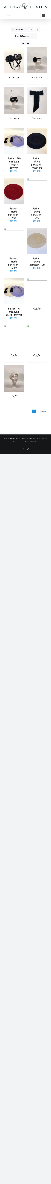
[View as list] (28, 42)
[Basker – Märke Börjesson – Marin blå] (37, 129)
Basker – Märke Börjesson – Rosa (37, 213)
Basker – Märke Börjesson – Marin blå (37, 163)
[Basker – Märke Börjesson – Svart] (14, 229)
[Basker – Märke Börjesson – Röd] (14, 179)
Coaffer (37, 308)
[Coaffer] (37, 279)
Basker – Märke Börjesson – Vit (37, 261)
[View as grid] (23, 42)
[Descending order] (37, 29)
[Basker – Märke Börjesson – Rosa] (37, 179)
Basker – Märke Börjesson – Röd (14, 213)
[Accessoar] (14, 48)
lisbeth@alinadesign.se (20, 438)
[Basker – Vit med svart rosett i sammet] (14, 279)
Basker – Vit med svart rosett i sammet (14, 311)
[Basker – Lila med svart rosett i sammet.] (14, 129)
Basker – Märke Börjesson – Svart (14, 263)
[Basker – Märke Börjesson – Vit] (37, 229)
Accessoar (14, 77)
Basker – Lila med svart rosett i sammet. (14, 163)
